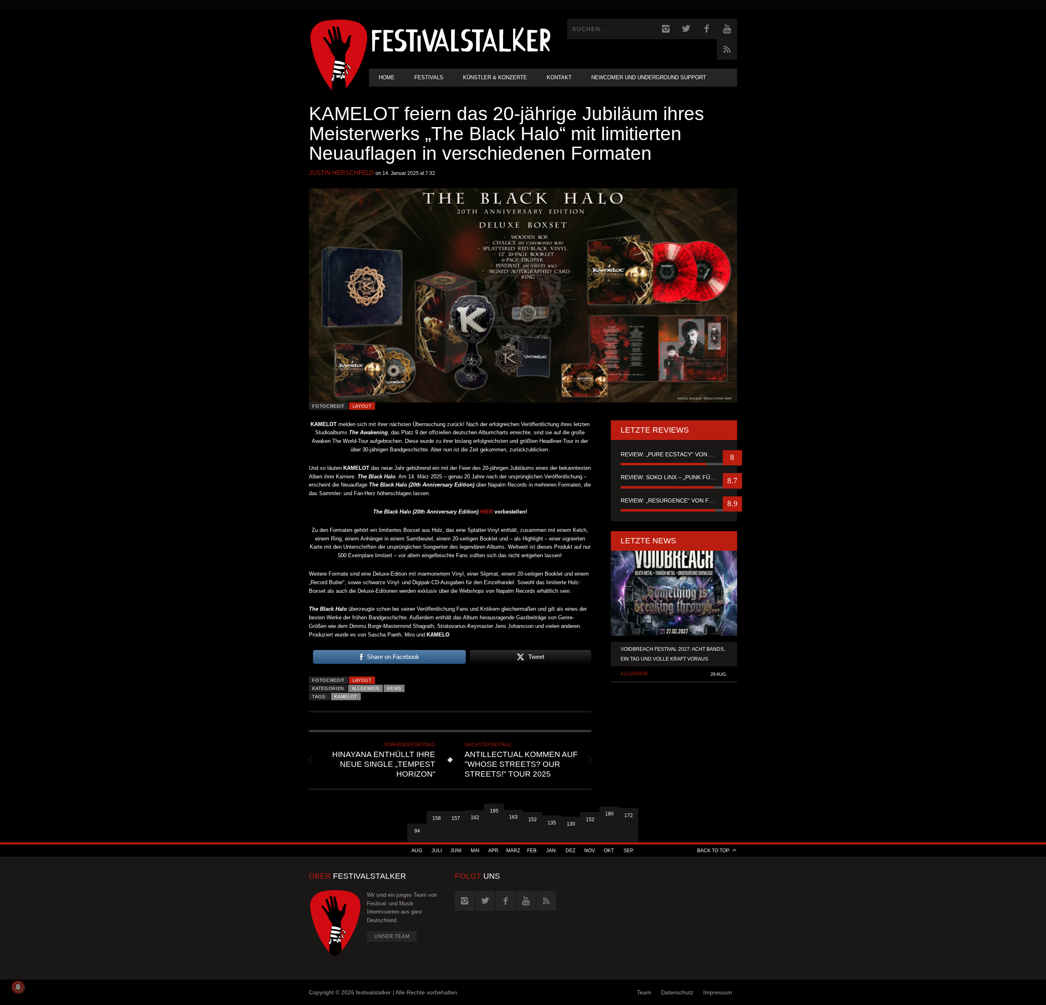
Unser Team (392, 936)
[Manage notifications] (18, 987)
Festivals (428, 77)
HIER (486, 512)
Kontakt (559, 77)
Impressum (717, 992)
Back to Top (713, 850)
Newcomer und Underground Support (648, 77)
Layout (362, 406)
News (394, 688)
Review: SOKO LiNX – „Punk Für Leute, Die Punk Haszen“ (674, 477)
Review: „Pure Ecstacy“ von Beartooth (674, 454)
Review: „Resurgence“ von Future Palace (674, 500)
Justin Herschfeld (341, 172)
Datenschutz (677, 992)
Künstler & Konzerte (495, 77)
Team (644, 992)
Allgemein (366, 688)
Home (387, 77)
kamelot (346, 696)
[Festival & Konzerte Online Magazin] (461, 39)
